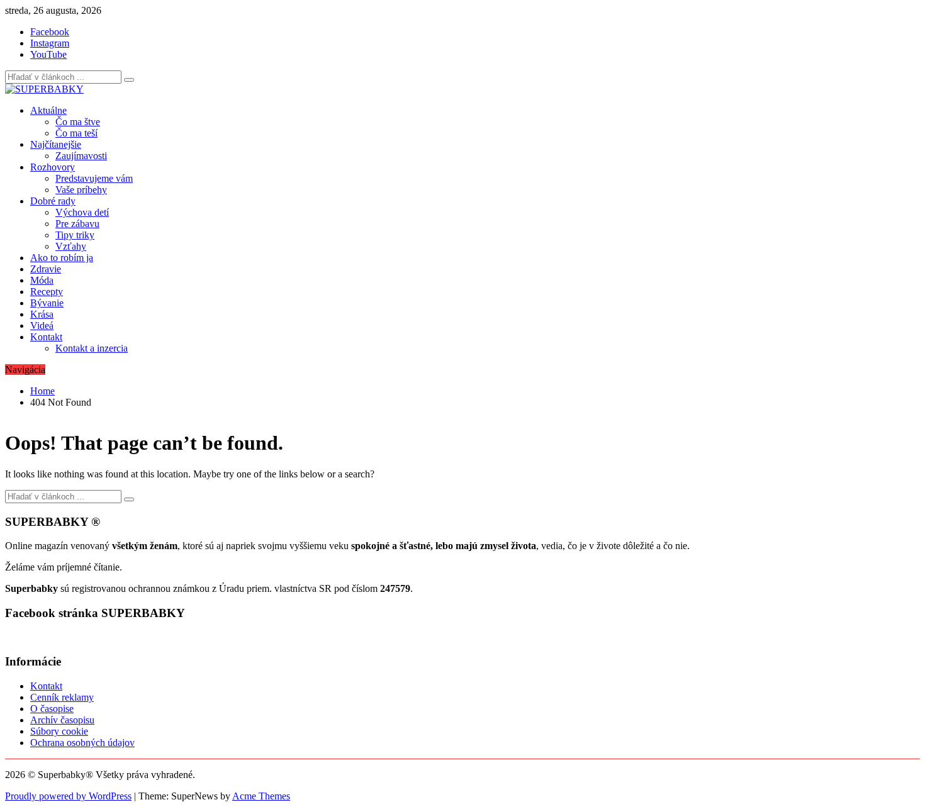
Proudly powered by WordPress (68, 796)
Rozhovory (52, 167)
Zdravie (45, 269)
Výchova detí (82, 212)
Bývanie (47, 303)
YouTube (48, 54)
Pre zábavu (77, 223)
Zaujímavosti (81, 155)
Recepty (46, 291)
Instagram (49, 43)
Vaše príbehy (81, 189)
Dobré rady (53, 201)
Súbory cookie (59, 731)
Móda (41, 280)
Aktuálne (48, 110)
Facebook (49, 31)
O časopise (52, 708)
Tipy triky (74, 235)
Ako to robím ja (61, 257)
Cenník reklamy (62, 697)
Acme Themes (261, 796)
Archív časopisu (62, 720)
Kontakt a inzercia (91, 348)
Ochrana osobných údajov (82, 742)
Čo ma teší (76, 133)
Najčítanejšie (55, 144)
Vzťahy (70, 246)
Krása (41, 314)
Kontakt (46, 336)
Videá (41, 325)
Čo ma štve (77, 121)
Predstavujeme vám (94, 178)
